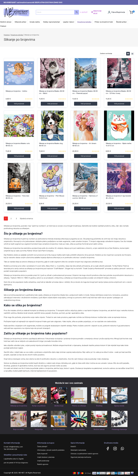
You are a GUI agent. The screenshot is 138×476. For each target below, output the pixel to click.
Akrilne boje (59, 406)
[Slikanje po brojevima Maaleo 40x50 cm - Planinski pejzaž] (86, 73)
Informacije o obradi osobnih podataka (50, 450)
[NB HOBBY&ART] (16, 12)
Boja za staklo (18, 429)
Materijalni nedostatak (78, 450)
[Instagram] (115, 448)
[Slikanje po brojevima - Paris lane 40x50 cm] (19, 178)
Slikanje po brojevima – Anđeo (16, 91)
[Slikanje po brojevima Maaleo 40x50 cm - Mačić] (52, 73)
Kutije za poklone (38, 406)
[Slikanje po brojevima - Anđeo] (19, 73)
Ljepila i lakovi (68, 22)
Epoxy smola (119, 406)
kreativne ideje (97, 12)
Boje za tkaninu (59, 429)
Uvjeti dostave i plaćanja (45, 457)
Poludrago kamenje (119, 429)
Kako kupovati (42, 453)
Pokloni (3, 26)
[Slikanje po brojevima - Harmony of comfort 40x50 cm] (86, 178)
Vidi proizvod (19, 104)
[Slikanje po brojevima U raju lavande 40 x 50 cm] (119, 178)
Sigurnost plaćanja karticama (81, 457)
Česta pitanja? (42, 446)
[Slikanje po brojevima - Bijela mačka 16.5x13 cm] (119, 126)
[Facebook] (107, 448)
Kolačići (73, 446)
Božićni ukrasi (5, 22)
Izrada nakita (35, 22)
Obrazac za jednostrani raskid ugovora (84, 453)
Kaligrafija (39, 429)
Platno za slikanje (79, 406)
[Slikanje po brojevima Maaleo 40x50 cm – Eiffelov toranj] (119, 73)
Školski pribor (121, 22)
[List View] (132, 53)
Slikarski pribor (20, 22)
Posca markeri (79, 429)
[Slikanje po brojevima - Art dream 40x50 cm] (86, 126)
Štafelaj (99, 406)
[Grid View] (128, 53)
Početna (7, 35)
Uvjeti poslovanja (43, 461)
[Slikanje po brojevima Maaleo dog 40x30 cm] (52, 126)
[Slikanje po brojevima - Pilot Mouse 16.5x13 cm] (52, 178)
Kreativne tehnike (84, 22)
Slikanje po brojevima (18, 406)
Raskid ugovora (42, 464)
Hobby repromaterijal (51, 22)
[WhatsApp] (122, 448)
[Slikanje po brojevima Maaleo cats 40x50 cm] (19, 126)
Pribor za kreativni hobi (104, 22)
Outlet (85, 12)
